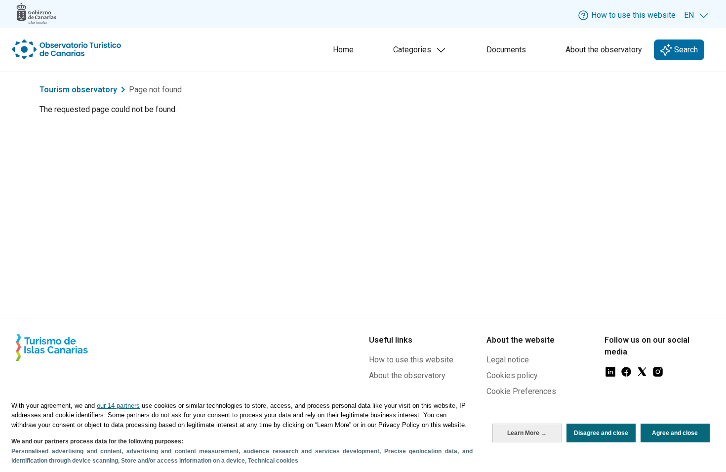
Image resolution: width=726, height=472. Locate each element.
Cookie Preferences (521, 391)
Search (685, 49)
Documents (506, 49)
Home (343, 49)
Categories (421, 52)
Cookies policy (512, 375)
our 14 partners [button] (118, 405)
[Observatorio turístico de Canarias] (67, 49)
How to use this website (411, 359)
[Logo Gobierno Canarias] (36, 13)
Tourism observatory (78, 89)
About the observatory (603, 49)
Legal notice (507, 359)
